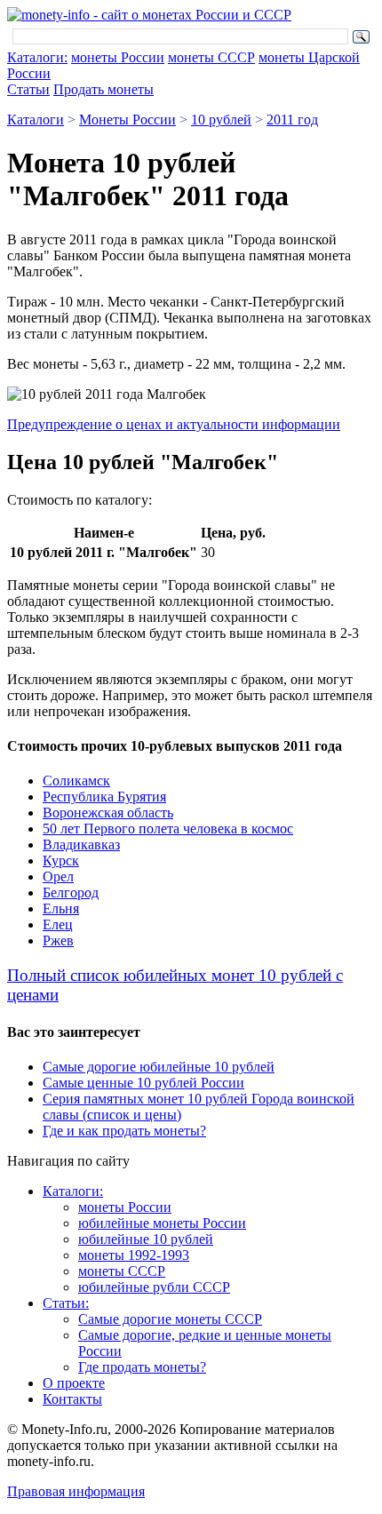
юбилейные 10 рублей (145, 1239)
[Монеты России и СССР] (149, 14)
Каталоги (35, 119)
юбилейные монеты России (162, 1223)
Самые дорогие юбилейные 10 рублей (159, 1066)
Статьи (28, 89)
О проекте (74, 1382)
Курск (61, 860)
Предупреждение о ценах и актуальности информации (173, 424)
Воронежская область (108, 812)
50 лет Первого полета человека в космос (168, 828)
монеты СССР (211, 57)
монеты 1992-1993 (133, 1255)
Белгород (71, 892)
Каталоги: (37, 57)
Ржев (58, 940)
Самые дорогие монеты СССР (170, 1319)
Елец (58, 924)
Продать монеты (103, 89)
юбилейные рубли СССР (154, 1287)
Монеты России (127, 119)
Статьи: (66, 1303)
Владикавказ (81, 844)
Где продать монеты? (142, 1367)
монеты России (117, 57)
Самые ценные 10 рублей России (143, 1082)
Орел (58, 876)
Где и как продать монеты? (124, 1130)
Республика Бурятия (104, 796)
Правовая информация (76, 1491)
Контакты (72, 1398)
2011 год (292, 119)
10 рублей (221, 119)
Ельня (61, 908)
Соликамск (76, 780)
